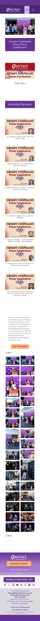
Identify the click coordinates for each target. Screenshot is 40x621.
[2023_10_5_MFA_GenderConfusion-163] (13, 486)
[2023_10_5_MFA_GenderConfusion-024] (27, 370)
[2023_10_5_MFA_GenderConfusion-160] (27, 486)
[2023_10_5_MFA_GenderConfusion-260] (13, 527)
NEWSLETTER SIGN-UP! (19, 579)
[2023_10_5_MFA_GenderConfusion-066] (13, 413)
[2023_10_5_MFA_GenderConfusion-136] (13, 465)
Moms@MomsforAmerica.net (20, 593)
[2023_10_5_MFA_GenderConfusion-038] (27, 391)
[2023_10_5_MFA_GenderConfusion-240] (27, 527)
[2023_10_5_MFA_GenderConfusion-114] (13, 455)
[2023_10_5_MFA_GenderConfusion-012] (27, 360)
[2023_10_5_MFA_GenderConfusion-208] (27, 516)
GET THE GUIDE (20, 346)
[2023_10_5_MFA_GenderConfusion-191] (13, 506)
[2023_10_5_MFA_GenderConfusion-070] (13, 423)
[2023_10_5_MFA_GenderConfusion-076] (27, 433)
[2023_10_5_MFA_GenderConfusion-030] (27, 380)
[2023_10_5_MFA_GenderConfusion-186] (13, 496)
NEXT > (10, 353)
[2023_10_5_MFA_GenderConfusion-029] (13, 386)
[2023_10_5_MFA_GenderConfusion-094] (13, 439)
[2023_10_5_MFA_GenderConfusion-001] (13, 360)
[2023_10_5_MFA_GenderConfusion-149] (13, 475)
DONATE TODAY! (19, 563)
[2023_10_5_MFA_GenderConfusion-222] (13, 516)
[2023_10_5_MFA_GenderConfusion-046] (27, 401)
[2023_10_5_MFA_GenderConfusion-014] (13, 370)
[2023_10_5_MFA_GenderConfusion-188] (27, 506)
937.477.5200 (20, 597)
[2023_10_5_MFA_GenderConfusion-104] (27, 454)
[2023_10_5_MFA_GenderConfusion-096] (27, 443)
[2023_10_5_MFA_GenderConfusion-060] (27, 417)
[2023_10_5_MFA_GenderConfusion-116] (27, 470)
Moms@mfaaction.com (20, 595)
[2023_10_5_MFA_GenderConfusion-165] (27, 496)
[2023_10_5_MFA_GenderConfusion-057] (13, 402)
